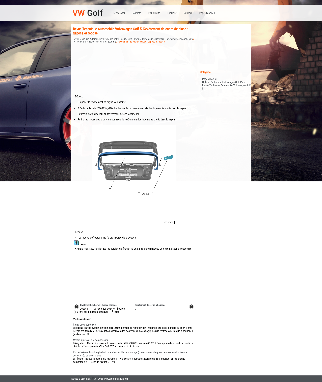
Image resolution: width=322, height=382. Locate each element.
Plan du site (154, 13)
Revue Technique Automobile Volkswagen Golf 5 (96, 39)
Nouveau (188, 13)
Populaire (172, 13)
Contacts (136, 13)
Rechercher (119, 13)
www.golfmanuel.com (116, 378)
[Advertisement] (134, 66)
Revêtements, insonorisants (179, 39)
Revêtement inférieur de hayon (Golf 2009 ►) (94, 41)
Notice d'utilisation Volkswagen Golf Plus (223, 82)
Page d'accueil (207, 13)
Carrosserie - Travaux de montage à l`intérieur (142, 39)
